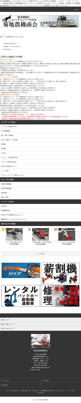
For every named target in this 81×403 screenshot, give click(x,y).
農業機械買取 (5, 210)
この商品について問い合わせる (11, 46)
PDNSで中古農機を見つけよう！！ (12, 215)
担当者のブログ (45, 370)
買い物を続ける (7, 49)
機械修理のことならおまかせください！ (14, 219)
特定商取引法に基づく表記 (47, 390)
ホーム (3, 34)
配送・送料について (26, 390)
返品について (36, 390)
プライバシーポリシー (60, 390)
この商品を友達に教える (9, 43)
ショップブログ (71, 390)
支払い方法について (15, 390)
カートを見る (45, 380)
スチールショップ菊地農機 (40, 374)
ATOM (42, 392)
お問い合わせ (4, 385)
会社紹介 (4, 206)
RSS (38, 392)
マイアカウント (5, 380)
